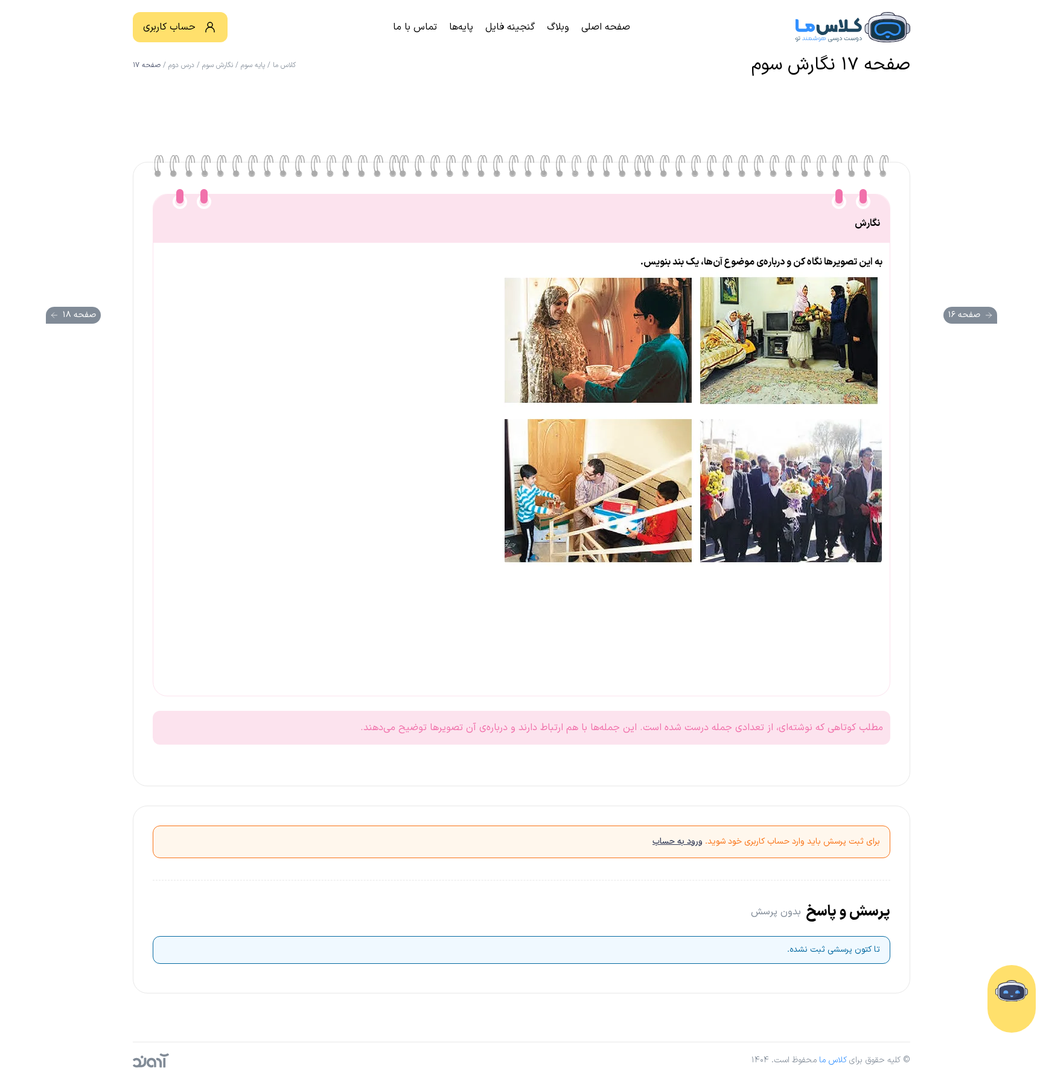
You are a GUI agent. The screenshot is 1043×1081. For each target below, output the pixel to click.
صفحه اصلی (605, 27)
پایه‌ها (461, 27)
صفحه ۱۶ (964, 315)
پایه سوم (253, 65)
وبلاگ (558, 27)
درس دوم (181, 65)
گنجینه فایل (510, 27)
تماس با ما (415, 27)
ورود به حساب (677, 841)
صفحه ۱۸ (79, 315)
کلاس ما (284, 65)
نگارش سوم (217, 65)
